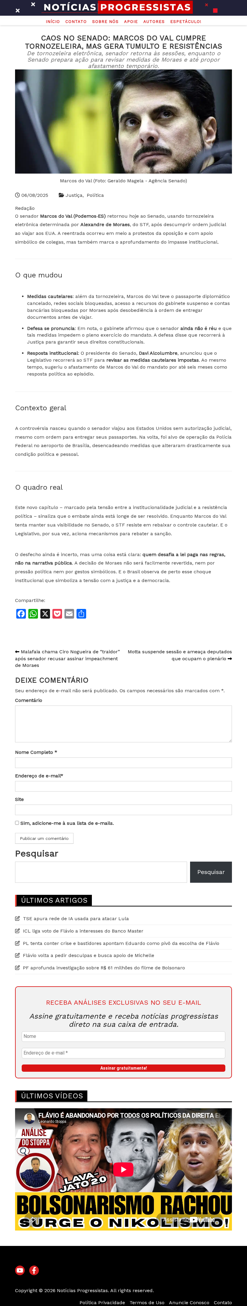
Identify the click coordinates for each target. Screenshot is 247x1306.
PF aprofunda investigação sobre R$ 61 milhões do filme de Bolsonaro (104, 968)
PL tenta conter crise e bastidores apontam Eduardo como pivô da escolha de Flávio (121, 943)
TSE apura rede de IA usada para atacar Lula (76, 918)
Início (53, 21)
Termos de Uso (147, 1302)
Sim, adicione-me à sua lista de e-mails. (66, 823)
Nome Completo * (36, 752)
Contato (76, 21)
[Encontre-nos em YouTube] (20, 1271)
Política (95, 195)
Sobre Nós (105, 21)
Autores (154, 21)
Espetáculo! (186, 21)
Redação (25, 208)
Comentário (28, 700)
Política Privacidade (102, 1302)
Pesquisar (36, 853)
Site (19, 799)
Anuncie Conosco (189, 1302)
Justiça (74, 195)
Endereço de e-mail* (39, 776)
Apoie (131, 21)
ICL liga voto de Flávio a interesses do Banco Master (83, 931)
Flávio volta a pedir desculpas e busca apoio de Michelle (88, 955)
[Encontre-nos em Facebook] (34, 1271)
